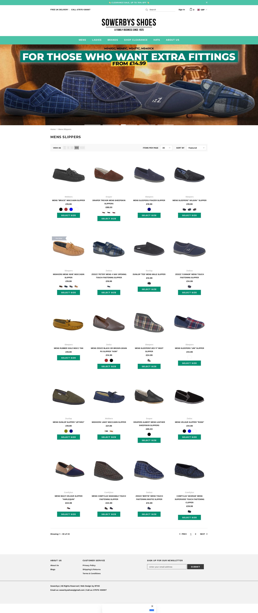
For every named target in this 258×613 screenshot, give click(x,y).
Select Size (68, 215)
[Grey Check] (149, 360)
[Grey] (71, 286)
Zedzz (109, 344)
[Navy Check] (189, 357)
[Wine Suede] (114, 213)
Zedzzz (109, 271)
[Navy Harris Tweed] (109, 213)
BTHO (97, 586)
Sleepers (149, 197)
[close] (206, 2)
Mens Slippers (64, 129)
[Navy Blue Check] (109, 286)
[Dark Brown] (66, 209)
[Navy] (149, 209)
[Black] (61, 209)
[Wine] (195, 431)
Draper (109, 197)
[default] (151, 610)
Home (53, 129)
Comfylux (68, 492)
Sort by (180, 148)
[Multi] (69, 508)
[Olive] (66, 431)
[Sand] (76, 286)
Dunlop (149, 271)
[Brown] (195, 209)
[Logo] (129, 24)
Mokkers (68, 197)
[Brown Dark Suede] (104, 213)
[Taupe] (76, 209)
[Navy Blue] (71, 209)
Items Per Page (150, 148)
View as (57, 148)
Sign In (182, 9)
